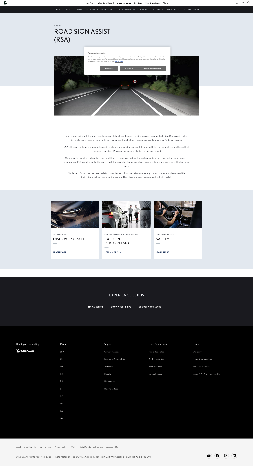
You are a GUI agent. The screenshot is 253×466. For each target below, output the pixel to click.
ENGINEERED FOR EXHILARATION (122, 235)
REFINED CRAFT (61, 235)
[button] (10, 2)
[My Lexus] (243, 2)
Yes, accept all (128, 68)
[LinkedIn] (234, 456)
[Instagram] (226, 456)
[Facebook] (217, 456)
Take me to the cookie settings (152, 68)
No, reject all (109, 68)
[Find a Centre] (237, 2)
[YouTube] (209, 456)
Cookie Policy (119, 61)
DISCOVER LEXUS (165, 235)
